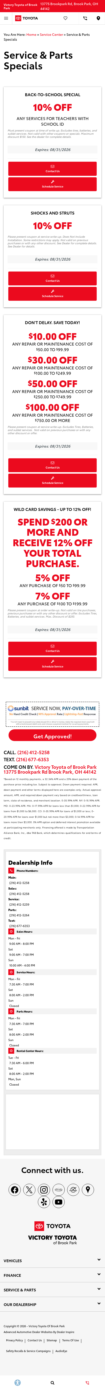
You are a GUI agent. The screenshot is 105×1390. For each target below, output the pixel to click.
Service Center (51, 34)
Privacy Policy (14, 1340)
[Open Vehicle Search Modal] (52, 1382)
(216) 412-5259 (19, 904)
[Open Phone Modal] (85, 18)
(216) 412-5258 (33, 752)
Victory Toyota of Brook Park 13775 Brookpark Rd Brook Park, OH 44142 (50, 769)
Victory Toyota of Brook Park (47, 1326)
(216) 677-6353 (19, 926)
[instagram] (44, 1190)
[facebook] (15, 1190)
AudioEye (61, 1351)
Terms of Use (70, 1340)
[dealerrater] (73, 1190)
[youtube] (58, 1202)
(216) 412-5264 (19, 915)
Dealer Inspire (65, 1332)
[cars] (58, 1190)
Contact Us (53, 171)
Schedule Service (52, 186)
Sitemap (52, 1340)
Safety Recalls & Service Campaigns (28, 1351)
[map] (88, 1190)
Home (31, 34)
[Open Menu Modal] (6, 18)
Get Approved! (52, 736)
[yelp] (44, 1202)
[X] (29, 1190)
